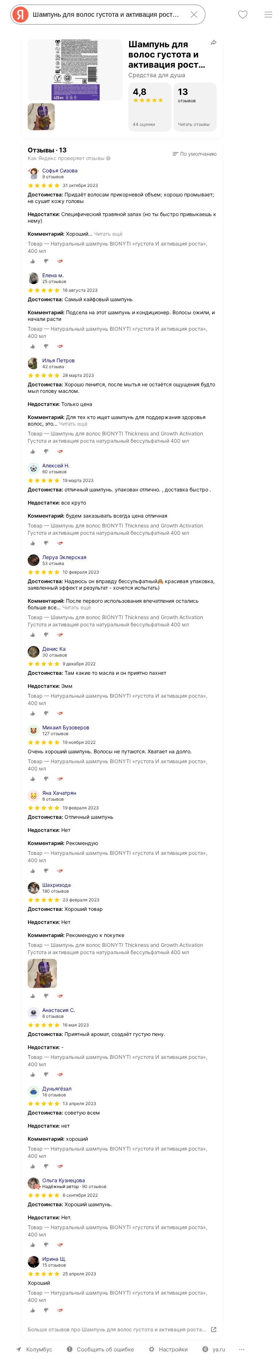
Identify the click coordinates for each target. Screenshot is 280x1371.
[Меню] (268, 14)
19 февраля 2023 (81, 807)
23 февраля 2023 (81, 899)
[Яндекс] (20, 15)
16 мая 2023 (76, 1025)
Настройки (173, 1349)
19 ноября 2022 (79, 742)
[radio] (33, 261)
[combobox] (106, 14)
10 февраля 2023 (81, 572)
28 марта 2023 (78, 375)
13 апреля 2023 (79, 1103)
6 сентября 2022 (80, 1195)
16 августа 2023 (80, 290)
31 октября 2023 (80, 185)
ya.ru (219, 1349)
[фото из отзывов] (42, 974)
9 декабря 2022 (79, 663)
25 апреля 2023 (79, 1273)
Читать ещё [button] (108, 234)
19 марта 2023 (78, 480)
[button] (41, 116)
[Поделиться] (214, 42)
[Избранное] (243, 15)
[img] (44, 185)
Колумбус (39, 1349)
